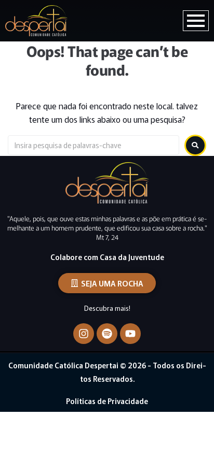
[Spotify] (107, 333)
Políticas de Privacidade (107, 401)
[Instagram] (83, 333)
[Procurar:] (93, 145)
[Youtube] (130, 333)
